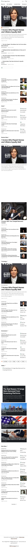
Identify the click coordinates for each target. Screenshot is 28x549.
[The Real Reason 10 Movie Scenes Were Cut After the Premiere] (23, 471)
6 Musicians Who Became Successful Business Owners (8, 111)
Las (10, 361)
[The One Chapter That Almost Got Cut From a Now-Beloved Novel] (23, 87)
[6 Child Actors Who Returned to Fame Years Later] (23, 131)
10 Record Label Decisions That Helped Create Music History (9, 243)
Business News (4, 137)
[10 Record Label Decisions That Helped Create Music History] (23, 243)
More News (4, 446)
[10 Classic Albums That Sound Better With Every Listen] (23, 230)
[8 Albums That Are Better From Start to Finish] (23, 498)
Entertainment (6, 27)
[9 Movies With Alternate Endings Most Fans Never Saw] (23, 236)
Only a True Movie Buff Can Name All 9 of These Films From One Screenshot (9, 458)
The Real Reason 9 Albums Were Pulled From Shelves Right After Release (10, 464)
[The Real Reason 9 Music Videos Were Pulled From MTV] (23, 485)
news (18, 361)
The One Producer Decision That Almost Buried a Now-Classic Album (9, 100)
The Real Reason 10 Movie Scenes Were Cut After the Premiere (10, 471)
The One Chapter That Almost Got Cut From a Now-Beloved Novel (10, 87)
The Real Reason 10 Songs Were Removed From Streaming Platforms (13, 391)
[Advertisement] (14, 186)
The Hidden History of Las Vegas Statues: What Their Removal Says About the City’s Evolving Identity (13, 411)
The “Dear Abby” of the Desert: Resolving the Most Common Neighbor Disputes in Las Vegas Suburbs (14, 438)
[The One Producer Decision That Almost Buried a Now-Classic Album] (23, 100)
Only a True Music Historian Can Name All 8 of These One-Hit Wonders (10, 478)
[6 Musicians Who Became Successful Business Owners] (23, 110)
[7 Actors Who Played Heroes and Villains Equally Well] (14, 16)
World (2, 106)
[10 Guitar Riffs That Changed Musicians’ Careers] (14, 211)
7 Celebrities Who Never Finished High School (9, 349)
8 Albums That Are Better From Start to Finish (9, 499)
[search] (20, 1)
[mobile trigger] (25, 1)
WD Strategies (13, 546)
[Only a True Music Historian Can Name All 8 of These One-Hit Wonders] (23, 478)
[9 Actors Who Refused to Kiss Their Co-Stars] (23, 117)
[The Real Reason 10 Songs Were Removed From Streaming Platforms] (14, 376)
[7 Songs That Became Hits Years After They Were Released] (23, 492)
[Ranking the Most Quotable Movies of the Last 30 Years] (23, 93)
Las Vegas (5, 361)
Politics (3, 365)
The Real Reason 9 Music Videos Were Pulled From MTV (10, 485)
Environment (4, 331)
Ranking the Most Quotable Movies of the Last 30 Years (10, 93)
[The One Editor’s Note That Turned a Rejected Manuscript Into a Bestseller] (23, 249)
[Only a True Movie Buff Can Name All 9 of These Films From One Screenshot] (23, 457)
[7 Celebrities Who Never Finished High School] (23, 124)
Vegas (14, 361)
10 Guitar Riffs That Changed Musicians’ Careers (12, 222)
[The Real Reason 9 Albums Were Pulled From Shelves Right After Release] (23, 464)
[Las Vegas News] (5, 1)
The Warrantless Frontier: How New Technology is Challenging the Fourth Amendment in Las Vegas (13, 425)
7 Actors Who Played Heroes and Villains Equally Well (12, 31)
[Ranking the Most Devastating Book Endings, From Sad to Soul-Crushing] (23, 450)
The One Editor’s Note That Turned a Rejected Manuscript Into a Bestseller (9, 249)
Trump (23, 361)
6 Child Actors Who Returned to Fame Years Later (10, 131)
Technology (4, 261)
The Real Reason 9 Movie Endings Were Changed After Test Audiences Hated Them (10, 256)
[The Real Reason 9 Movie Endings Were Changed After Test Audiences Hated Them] (23, 256)
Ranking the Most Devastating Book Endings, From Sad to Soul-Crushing (8, 451)
